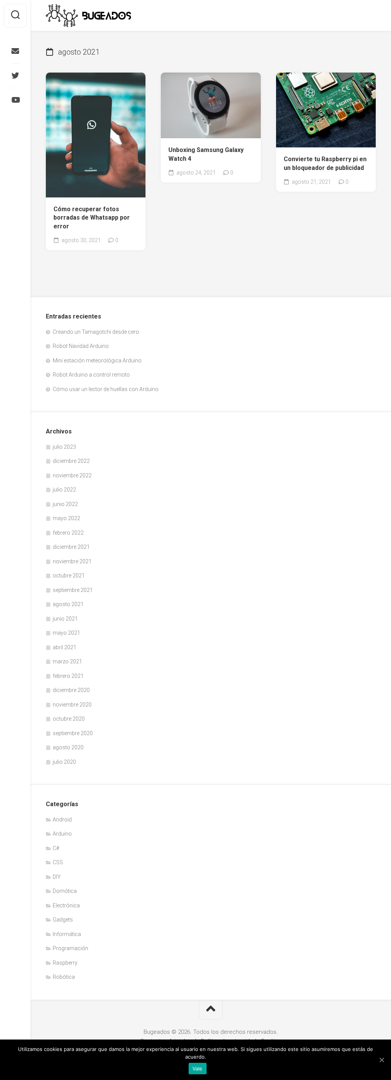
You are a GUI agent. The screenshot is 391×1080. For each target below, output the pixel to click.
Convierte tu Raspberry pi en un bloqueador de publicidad (325, 163)
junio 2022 (65, 504)
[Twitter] (15, 75)
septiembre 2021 (73, 590)
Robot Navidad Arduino (81, 346)
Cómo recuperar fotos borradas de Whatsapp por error (91, 217)
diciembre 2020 (71, 690)
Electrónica (66, 905)
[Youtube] (15, 100)
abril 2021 (64, 647)
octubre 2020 (69, 719)
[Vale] (381, 1060)
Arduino (62, 834)
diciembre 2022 (71, 461)
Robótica (64, 977)
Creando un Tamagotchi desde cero (96, 332)
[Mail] (15, 51)
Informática (67, 934)
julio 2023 (64, 447)
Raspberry (65, 963)
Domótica (65, 891)
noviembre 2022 (72, 475)
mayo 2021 (66, 633)
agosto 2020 (68, 747)
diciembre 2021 (71, 547)
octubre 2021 (69, 575)
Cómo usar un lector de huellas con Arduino (105, 389)
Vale (197, 1068)
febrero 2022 (68, 533)
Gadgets (63, 920)
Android (62, 819)
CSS (58, 862)
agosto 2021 (68, 604)
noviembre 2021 (72, 561)
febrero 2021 (68, 676)
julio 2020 (64, 762)
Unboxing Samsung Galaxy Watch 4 (206, 154)
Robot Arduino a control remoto (91, 375)
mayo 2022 (66, 518)
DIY (57, 877)
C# (56, 848)
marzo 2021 (67, 661)
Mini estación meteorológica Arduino (97, 360)
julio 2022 (64, 490)
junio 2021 (65, 619)
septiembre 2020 (73, 733)
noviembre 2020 (72, 705)
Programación (70, 948)
